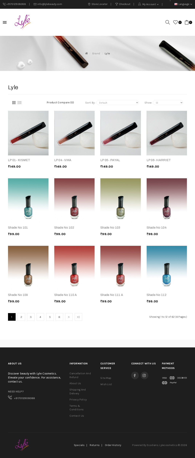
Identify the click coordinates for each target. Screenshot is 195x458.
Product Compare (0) (60, 102)
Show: (148, 102)
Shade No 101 (18, 227)
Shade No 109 (18, 294)
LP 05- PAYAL (110, 160)
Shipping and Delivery (78, 391)
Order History (113, 445)
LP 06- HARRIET (159, 160)
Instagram (144, 375)
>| (78, 317)
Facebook (135, 375)
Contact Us (77, 415)
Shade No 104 (157, 227)
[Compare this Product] (32, 151)
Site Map (105, 378)
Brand (96, 53)
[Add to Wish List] (23, 151)
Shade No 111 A (111, 294)
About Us (75, 383)
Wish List (106, 384)
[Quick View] (42, 151)
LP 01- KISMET (19, 160)
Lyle (107, 53)
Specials (79, 445)
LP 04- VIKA (62, 160)
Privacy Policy (78, 399)
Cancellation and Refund (80, 375)
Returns (95, 445)
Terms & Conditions (77, 407)
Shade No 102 (64, 227)
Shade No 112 (156, 294)
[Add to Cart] (14, 151)
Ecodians (152, 445)
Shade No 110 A (65, 294)
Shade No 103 (110, 227)
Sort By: (90, 102)
